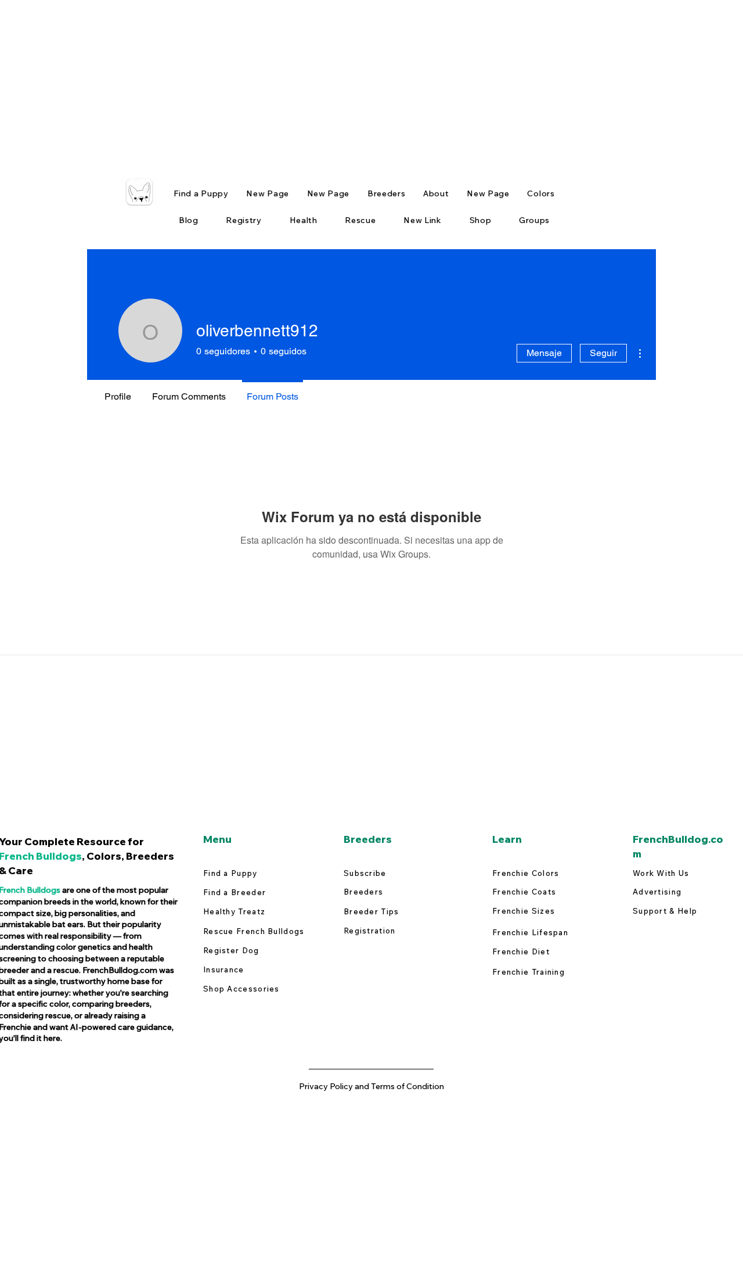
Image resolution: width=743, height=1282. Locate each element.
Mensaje (544, 352)
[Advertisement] (348, 81)
